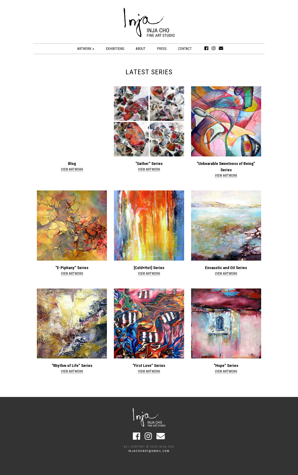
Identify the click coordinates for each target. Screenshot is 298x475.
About (141, 49)
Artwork (84, 49)
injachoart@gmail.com (149, 451)
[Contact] (221, 48)
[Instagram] (214, 48)
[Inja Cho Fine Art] (149, 41)
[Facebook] (206, 48)
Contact (185, 49)
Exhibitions (115, 49)
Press (162, 49)
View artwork (72, 169)
